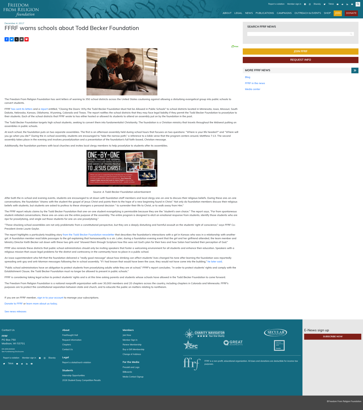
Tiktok (331, 4)
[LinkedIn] (347, 4)
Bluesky (317, 4)
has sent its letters (21, 109)
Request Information (71, 340)
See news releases (15, 311)
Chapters (66, 345)
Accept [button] (355, 405)
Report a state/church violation (76, 362)
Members (128, 330)
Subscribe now (333, 336)
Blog (247, 77)
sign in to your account (50, 297)
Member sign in (294, 4)
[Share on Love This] (26, 39)
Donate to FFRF (14, 303)
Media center (252, 89)
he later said (215, 261)
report (44, 109)
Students (67, 370)
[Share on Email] (21, 39)
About (227, 13)
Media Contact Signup (133, 377)
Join (337, 13)
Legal (238, 13)
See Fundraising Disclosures (13, 351)
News (249, 13)
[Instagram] (309, 4)
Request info (300, 59)
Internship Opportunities (73, 375)
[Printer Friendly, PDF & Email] (234, 46)
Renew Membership (132, 345)
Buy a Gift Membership (133, 349)
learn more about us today (41, 303)
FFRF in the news (255, 83)
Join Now (127, 335)
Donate (351, 13)
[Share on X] (16, 39)
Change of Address (132, 354)
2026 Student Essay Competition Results (81, 380)
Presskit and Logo (131, 367)
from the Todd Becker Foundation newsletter (88, 235)
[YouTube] (337, 4)
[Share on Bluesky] (12, 39)
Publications (265, 13)
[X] (324, 4)
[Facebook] (305, 4)
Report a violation (276, 4)
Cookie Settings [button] (339, 405)
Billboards (127, 372)
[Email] (352, 4)
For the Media (131, 362)
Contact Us (8, 330)
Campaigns (284, 13)
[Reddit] (342, 4)
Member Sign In (130, 340)
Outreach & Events (308, 13)
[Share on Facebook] (7, 39)
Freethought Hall (70, 335)
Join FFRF (300, 51)
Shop (327, 13)
